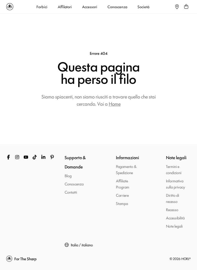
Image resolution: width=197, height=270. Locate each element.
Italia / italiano (82, 244)
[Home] (9, 6)
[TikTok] (34, 157)
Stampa (122, 203)
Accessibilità (175, 217)
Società (143, 6)
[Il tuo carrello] (186, 6)
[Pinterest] (52, 157)
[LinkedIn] (43, 157)
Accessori (89, 6)
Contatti (71, 192)
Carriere (122, 195)
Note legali (174, 226)
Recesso (172, 209)
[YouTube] (26, 157)
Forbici (41, 6)
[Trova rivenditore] (177, 6)
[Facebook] (8, 157)
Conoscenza (117, 6)
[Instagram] (17, 157)
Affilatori (65, 6)
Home (115, 103)
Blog (68, 175)
